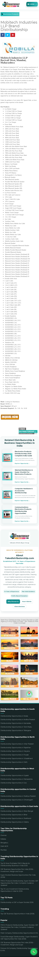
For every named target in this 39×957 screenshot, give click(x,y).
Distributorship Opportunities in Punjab (15, 755)
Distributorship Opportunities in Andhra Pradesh (18, 720)
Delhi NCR (4, 846)
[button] (32, 4)
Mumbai (4, 850)
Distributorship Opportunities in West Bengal (17, 811)
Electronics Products (10, 14)
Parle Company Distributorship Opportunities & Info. (19, 933)
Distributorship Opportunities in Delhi (14, 762)
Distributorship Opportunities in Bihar (14, 815)
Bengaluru (4, 843)
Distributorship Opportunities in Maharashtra (16, 779)
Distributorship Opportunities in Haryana (15, 751)
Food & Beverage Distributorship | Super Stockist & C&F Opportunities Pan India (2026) (19, 938)
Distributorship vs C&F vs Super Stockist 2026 (17, 902)
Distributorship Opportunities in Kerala (14, 716)
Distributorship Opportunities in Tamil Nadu (16, 727)
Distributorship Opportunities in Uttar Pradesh (17, 744)
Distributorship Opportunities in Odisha (15, 822)
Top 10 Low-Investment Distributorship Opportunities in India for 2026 (15, 890)
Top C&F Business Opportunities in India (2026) (17, 914)
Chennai (3, 835)
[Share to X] (7, 35)
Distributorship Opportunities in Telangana (16, 730)
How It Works (26, 601)
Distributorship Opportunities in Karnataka (16, 723)
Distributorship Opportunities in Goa (14, 783)
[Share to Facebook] (3, 35)
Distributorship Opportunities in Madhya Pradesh (18, 796)
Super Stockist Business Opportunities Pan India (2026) (18, 876)
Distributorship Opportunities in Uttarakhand (17, 758)
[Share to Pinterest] (12, 35)
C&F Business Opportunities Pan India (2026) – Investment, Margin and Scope (17, 870)
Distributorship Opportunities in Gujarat (15, 775)
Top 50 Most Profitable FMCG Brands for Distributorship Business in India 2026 (15, 864)
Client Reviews (19, 606)
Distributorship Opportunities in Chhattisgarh (17, 800)
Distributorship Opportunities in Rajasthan (16, 748)
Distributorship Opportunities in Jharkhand (16, 818)
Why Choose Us (13, 601)
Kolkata (3, 839)
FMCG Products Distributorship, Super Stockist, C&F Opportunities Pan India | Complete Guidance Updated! (19, 883)
